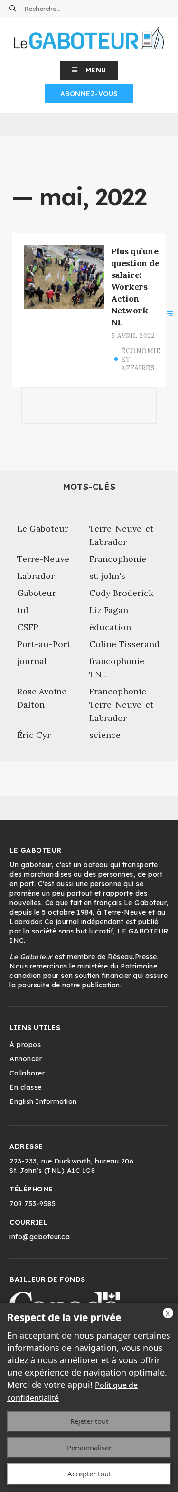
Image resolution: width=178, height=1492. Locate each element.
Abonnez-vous (89, 93)
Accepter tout (89, 1473)
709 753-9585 (32, 1203)
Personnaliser (89, 1447)
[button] (89, 70)
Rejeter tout (89, 1421)
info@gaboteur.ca (39, 1237)
